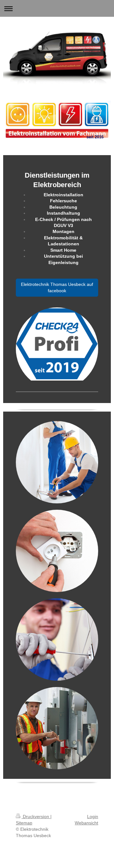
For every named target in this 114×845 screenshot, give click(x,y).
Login (92, 816)
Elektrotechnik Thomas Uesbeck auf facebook (57, 287)
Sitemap (24, 822)
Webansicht (86, 822)
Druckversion (36, 816)
